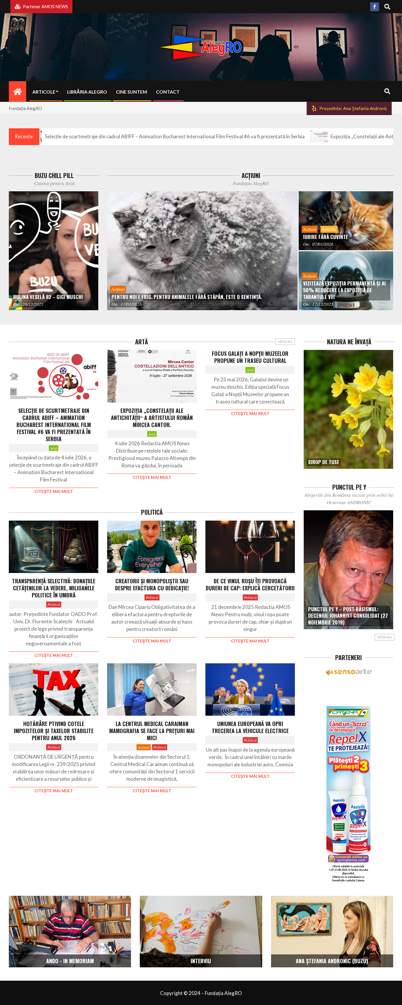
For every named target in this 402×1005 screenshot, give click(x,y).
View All (285, 341)
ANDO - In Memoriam (70, 960)
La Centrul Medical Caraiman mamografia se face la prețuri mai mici (152, 730)
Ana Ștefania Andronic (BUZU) (332, 960)
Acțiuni (143, 747)
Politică (53, 604)
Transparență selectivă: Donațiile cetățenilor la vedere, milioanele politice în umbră (53, 588)
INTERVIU (201, 960)
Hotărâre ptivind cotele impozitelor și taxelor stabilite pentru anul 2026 (54, 730)
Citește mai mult (53, 491)
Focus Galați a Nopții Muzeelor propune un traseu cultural (250, 357)
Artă (53, 448)
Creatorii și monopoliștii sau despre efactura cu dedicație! (152, 584)
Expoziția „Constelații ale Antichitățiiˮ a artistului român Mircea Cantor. (152, 417)
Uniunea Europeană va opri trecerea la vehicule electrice (250, 727)
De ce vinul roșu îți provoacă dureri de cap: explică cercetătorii (250, 584)
